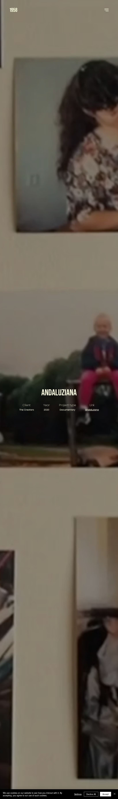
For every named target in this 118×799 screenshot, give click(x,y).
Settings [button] (78, 794)
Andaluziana (92, 409)
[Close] (114, 794)
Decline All (91, 794)
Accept (105, 794)
